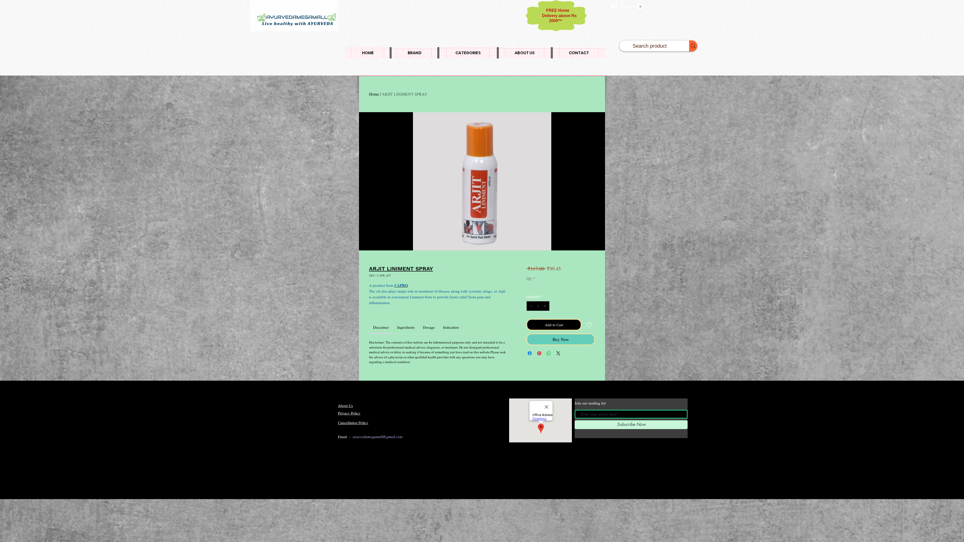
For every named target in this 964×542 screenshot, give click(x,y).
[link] (381, 327)
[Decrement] (530, 306)
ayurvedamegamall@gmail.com (377, 436)
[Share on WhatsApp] (549, 353)
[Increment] (545, 306)
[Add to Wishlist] (589, 325)
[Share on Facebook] (530, 353)
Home (374, 94)
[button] (640, 5)
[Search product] (693, 45)
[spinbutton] (538, 306)
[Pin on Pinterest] (539, 353)
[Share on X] (558, 353)
